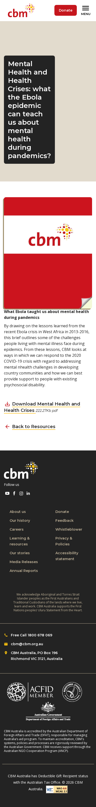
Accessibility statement (66, 556)
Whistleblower (68, 529)
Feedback (64, 520)
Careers (17, 529)
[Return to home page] (22, 10)
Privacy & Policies (63, 541)
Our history (20, 520)
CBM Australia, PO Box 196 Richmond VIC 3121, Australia (37, 656)
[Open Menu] (86, 10)
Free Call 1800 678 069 (31, 635)
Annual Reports (24, 570)
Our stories (20, 553)
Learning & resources (20, 541)
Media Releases (24, 562)
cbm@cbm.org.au (27, 644)
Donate (65, 10)
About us (18, 511)
